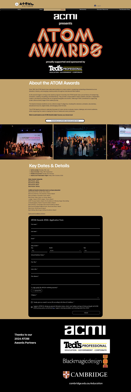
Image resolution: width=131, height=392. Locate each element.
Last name (34, 231)
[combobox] (65, 250)
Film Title (34, 262)
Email (33, 238)
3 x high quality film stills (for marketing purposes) (44, 287)
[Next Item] (127, 141)
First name (34, 224)
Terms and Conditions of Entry (36, 213)
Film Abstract (35, 276)
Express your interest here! (51, 115)
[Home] (17, 4)
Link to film (34, 269)
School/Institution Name (38, 255)
